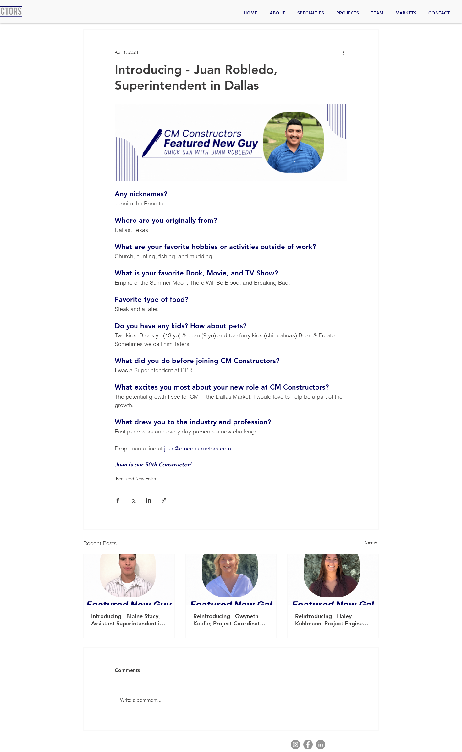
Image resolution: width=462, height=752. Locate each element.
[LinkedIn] (320, 744)
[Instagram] (295, 744)
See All (372, 542)
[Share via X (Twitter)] (133, 500)
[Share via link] (164, 500)
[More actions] (343, 52)
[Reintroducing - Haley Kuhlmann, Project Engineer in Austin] (333, 579)
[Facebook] (308, 744)
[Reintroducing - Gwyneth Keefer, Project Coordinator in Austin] (231, 579)
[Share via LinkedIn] (148, 500)
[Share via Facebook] (118, 500)
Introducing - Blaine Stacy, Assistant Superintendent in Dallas (127, 620)
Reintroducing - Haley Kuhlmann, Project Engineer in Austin (331, 620)
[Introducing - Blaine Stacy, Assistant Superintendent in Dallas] (129, 579)
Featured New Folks (136, 479)
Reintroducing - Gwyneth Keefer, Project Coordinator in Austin (229, 620)
